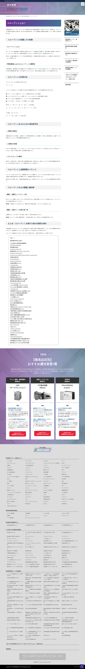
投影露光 (8, 515)
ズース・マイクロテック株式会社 (13, 476)
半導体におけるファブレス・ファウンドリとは (15, 547)
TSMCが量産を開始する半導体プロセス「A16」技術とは (50, 597)
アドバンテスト (28, 496)
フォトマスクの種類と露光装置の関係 (32, 566)
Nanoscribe (45, 460)
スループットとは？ (65, 559)
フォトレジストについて (11, 555)
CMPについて (27, 538)
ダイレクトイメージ (65, 515)
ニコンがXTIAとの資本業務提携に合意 (50, 617)
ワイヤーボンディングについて (12, 540)
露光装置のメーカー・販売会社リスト (71, 40)
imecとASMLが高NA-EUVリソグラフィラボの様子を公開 (70, 594)
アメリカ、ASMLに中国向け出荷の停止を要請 (33, 604)
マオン (26, 499)
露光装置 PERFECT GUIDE (10, 1)
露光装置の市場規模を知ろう (71, 54)
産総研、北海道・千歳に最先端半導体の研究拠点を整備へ (33, 578)
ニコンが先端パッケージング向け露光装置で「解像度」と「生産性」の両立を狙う (51, 574)
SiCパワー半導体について (29, 546)
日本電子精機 (45, 472)
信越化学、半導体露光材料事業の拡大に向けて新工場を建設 (51, 594)
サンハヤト (9, 487)
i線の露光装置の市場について (12, 525)
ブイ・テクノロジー (65, 487)
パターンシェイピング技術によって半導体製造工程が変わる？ (15, 636)
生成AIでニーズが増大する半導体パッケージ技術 (15, 594)
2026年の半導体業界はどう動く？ (13, 577)
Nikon (26, 478)
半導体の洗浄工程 (10, 557)
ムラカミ (63, 494)
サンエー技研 (9, 460)
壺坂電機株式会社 (10, 469)
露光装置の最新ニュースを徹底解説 (71, 68)
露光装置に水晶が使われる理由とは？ (14, 536)
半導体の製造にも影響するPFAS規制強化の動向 (15, 544)
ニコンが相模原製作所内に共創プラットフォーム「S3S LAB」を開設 (15, 582)
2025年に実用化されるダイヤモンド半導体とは (70, 590)
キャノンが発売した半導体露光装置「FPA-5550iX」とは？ (33, 636)
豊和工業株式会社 (46, 496)
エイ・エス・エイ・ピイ (66, 465)
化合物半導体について (47, 540)
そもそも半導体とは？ (47, 555)
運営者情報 (68, 84)
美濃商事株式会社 (65, 490)
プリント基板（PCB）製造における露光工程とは (33, 533)
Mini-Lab (45, 503)
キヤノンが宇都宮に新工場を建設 (68, 617)
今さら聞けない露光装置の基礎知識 (71, 61)
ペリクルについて (65, 536)
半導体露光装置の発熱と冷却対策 (31, 562)
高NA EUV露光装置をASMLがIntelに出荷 (50, 604)
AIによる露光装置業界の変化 (67, 564)
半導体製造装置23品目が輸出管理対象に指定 (51, 631)
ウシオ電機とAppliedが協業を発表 (68, 597)
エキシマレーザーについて (12, 538)
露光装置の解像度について (66, 550)
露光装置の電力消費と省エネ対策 (49, 562)
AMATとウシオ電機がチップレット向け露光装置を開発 (33, 597)
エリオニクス (45, 501)
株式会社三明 (64, 474)
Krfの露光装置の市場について (30, 525)
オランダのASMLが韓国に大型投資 (31, 623)
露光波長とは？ (46, 559)
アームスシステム (28, 460)
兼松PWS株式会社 (28, 492)
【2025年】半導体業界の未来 (30, 639)
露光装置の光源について (66, 553)
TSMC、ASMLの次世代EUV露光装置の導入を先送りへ (70, 574)
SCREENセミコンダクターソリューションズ (33, 481)
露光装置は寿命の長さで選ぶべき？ (49, 564)
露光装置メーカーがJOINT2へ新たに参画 (69, 608)
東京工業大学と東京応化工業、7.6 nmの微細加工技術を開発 (15, 586)
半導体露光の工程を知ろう (48, 550)
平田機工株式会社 (46, 499)
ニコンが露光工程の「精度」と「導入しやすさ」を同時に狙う (70, 578)
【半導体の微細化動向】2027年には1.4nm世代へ (15, 601)
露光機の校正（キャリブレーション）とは (14, 564)
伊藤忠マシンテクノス (11, 490)
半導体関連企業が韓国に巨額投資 (13, 617)
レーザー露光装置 (10, 517)
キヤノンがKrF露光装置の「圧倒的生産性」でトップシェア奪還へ (51, 578)
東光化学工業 (27, 503)
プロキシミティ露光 (65, 513)
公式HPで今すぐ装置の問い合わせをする (18, 433)
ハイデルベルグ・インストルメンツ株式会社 (51, 463)
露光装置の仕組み (28, 550)
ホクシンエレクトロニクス (12, 499)
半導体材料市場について (47, 557)
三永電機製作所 (46, 485)
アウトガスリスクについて (48, 536)
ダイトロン (27, 487)
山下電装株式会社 (10, 494)
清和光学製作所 (64, 483)
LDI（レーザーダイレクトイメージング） (32, 517)
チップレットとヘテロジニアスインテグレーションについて (33, 544)
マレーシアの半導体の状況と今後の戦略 (32, 593)
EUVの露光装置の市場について (67, 525)
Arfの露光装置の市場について (48, 525)
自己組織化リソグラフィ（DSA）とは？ (50, 566)
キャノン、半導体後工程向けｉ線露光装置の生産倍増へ (33, 590)
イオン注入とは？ (28, 559)
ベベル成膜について (47, 538)
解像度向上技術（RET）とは (67, 566)
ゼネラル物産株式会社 (11, 472)
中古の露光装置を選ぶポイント (67, 532)
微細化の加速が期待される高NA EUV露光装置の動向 (51, 609)
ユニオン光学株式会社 (47, 476)
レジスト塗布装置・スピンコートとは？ (14, 559)
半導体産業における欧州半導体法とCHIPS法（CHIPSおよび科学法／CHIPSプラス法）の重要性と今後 (33, 614)
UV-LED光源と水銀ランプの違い (49, 532)
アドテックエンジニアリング (48, 478)
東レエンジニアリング (47, 483)
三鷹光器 (8, 465)
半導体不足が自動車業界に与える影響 (50, 543)
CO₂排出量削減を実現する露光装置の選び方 (70, 562)
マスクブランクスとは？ (11, 562)
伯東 (62, 481)
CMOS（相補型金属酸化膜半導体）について (70, 540)
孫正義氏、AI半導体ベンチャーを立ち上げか (70, 600)
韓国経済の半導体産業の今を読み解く (14, 620)
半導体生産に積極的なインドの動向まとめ (14, 612)
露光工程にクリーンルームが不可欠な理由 (14, 566)
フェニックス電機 (10, 485)
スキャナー (45, 515)
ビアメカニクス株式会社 (47, 490)
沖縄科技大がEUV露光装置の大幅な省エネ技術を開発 (15, 590)
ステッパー (27, 515)
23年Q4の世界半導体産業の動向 (31, 608)
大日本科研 (64, 478)
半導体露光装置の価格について (12, 553)
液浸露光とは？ (64, 557)
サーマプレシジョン (28, 474)
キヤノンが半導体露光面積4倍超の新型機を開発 (15, 628)
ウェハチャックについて (29, 536)
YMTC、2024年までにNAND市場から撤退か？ (51, 627)
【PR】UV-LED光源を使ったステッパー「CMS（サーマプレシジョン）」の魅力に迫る (71, 77)
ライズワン (45, 465)
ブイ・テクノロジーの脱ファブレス (13, 623)
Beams (63, 463)
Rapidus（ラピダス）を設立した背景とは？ (69, 623)
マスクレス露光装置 (10, 513)
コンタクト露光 (46, 513)
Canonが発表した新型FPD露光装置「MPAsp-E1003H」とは (15, 597)
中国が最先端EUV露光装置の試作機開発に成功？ (70, 613)
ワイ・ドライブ (10, 496)
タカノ (63, 485)
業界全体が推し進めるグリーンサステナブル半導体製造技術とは (33, 586)
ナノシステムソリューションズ (30, 485)
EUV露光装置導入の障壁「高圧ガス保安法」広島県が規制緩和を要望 (51, 624)
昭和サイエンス (46, 469)
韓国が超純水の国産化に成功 (67, 604)
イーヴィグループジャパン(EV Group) (13, 492)
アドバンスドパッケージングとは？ (49, 639)
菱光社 (8, 483)
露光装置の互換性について (12, 639)
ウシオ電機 (45, 474)
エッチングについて (28, 553)
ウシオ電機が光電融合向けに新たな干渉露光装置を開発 (33, 582)
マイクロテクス (46, 467)
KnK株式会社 (64, 503)
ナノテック (64, 472)
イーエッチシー (28, 467)
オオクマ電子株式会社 (66, 476)
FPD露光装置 (27, 513)
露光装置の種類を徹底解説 (71, 47)
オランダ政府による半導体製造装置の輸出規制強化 (70, 632)
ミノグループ (27, 469)
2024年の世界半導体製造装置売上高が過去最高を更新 (70, 586)
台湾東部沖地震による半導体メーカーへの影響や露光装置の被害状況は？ (70, 620)
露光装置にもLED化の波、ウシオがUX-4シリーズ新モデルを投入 (33, 574)
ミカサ (44, 494)
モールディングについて (66, 538)
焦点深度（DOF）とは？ (11, 532)
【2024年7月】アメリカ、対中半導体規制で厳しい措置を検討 (51, 590)
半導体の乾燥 (64, 555)
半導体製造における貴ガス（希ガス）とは (51, 546)
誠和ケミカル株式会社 (11, 501)
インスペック (64, 496)
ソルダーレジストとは (29, 555)
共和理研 (45, 492)
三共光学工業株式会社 (29, 465)
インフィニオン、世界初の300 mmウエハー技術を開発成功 (70, 582)
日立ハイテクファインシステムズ (31, 490)
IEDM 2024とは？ (46, 635)
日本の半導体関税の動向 (66, 635)
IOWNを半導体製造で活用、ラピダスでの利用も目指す (51, 586)
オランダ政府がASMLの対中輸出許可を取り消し (33, 601)
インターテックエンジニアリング (31, 501)
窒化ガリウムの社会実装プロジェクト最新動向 (51, 601)
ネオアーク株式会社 (65, 467)
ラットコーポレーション (11, 463)
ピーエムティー (46, 481)
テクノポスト (9, 467)
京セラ (63, 469)
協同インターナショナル (29, 483)
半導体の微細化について (66, 543)
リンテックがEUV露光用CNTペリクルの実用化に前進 (15, 574)
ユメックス (45, 487)
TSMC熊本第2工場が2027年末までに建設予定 (51, 620)
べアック (63, 460)
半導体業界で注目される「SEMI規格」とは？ (70, 546)
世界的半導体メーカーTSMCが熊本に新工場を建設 (15, 609)
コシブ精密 (9, 474)
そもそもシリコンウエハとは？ (30, 557)
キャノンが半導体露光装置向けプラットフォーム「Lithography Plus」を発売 (33, 632)
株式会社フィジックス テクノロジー (31, 476)
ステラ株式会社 (64, 492)
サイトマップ (76, 666)
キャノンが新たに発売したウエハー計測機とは (15, 632)
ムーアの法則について (47, 553)
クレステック (64, 501)
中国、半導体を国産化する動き (67, 627)
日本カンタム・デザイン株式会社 (68, 499)
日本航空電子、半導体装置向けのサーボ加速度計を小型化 (15, 605)
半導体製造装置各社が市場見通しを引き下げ (33, 617)
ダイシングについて (28, 540)
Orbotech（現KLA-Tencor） (12, 505)
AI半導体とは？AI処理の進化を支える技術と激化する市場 (51, 613)
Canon (8, 478)
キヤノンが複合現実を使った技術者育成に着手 (33, 628)
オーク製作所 (9, 481)
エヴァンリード (28, 494)
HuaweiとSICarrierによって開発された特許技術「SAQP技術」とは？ (33, 620)
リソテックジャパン (28, 472)
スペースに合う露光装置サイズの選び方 (32, 564)
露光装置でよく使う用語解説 (12, 550)
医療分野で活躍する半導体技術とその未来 (51, 581)
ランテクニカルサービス (29, 463)
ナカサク (8, 503)
